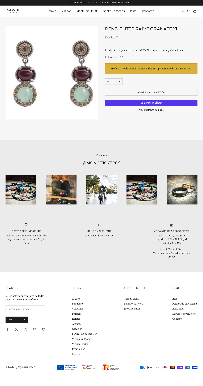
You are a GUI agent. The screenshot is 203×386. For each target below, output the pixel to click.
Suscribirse (17, 319)
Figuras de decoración (84, 333)
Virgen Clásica (80, 344)
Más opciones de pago (151, 109)
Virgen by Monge (82, 339)
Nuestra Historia (133, 303)
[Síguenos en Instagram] (25, 329)
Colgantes (77, 308)
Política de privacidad (184, 303)
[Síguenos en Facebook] (8, 329)
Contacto (148, 11)
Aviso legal (178, 308)
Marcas (66, 11)
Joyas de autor (132, 308)
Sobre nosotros (114, 11)
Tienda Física (131, 298)
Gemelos (77, 328)
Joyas (52, 11)
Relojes (76, 318)
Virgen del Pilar (87, 11)
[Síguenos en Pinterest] (34, 329)
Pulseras (76, 313)
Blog (133, 11)
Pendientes (78, 303)
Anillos (76, 298)
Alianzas (76, 323)
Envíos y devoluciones (184, 313)
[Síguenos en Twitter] (17, 329)
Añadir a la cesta (151, 92)
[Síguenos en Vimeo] (43, 329)
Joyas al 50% (78, 349)
